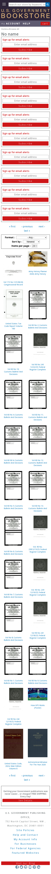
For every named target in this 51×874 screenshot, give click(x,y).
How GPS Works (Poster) (38, 706)
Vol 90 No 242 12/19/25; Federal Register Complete (13, 721)
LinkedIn (38, 867)
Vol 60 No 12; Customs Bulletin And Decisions (37, 463)
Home (4, 29)
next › (42, 226)
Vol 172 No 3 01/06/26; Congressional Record (13, 283)
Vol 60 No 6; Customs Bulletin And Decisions (13, 552)
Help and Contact (25, 834)
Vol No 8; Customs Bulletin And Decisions (13, 638)
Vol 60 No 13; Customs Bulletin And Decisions (37, 508)
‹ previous (27, 226)
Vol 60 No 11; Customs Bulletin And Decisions (37, 417)
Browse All (14, 29)
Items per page (20, 245)
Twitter (21, 867)
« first (12, 226)
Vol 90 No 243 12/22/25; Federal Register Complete (38, 367)
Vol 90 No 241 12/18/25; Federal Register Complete (38, 635)
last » (27, 230)
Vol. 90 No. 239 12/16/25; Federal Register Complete (38, 592)
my (10, 23)
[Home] (25, 17)
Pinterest (34, 867)
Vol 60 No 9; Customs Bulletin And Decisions (37, 681)
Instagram (25, 867)
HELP (26, 23)
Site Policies (25, 830)
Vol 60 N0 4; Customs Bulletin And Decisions (13, 461)
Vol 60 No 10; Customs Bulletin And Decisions (13, 371)
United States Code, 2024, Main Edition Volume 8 (13, 766)
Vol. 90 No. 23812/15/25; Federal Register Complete (38, 549)
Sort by (16, 241)
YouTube (30, 867)
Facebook (17, 867)
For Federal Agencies (25, 848)
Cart (45, 23)
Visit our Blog (25, 863)
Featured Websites (25, 852)
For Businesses (25, 843)
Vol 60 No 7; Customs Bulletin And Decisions (13, 595)
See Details (25, 800)
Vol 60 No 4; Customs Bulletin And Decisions (13, 415)
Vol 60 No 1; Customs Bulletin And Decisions (13, 681)
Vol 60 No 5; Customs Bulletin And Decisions (13, 507)
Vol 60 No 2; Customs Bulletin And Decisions (37, 326)
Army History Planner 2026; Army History (38, 272)
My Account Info (25, 839)
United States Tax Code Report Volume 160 (13, 326)
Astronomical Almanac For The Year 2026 (37, 763)
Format (9, 237)
